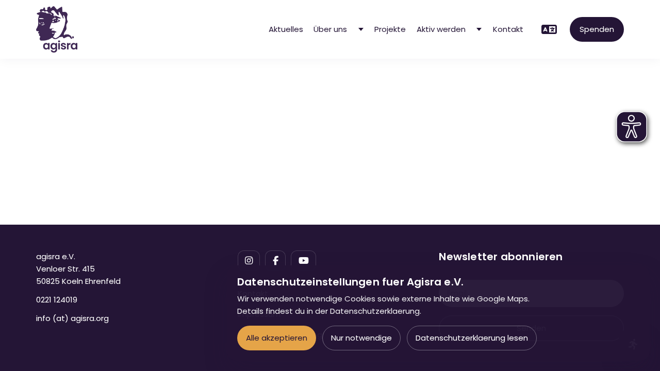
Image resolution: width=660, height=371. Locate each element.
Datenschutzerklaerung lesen (472, 337)
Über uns (330, 29)
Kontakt (508, 29)
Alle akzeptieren (276, 337)
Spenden (597, 29)
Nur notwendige (361, 337)
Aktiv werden (441, 29)
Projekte (390, 29)
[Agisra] (56, 29)
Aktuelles (286, 29)
